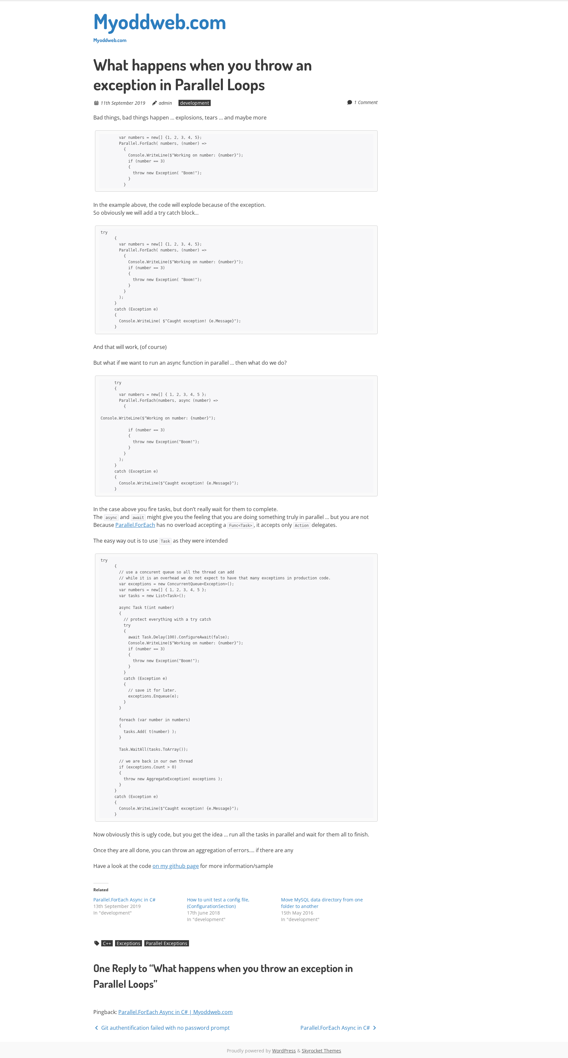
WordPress (284, 1050)
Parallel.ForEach (135, 525)
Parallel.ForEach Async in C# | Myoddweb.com (175, 1012)
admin (165, 103)
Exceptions (128, 943)
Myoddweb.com (159, 25)
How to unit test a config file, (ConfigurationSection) (218, 902)
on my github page (176, 866)
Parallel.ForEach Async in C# (124, 899)
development (194, 103)
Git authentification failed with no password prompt (165, 1027)
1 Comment (366, 102)
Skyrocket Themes (321, 1050)
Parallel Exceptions (166, 943)
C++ (107, 943)
